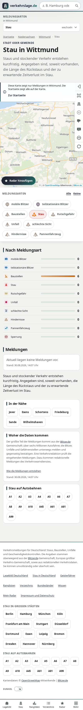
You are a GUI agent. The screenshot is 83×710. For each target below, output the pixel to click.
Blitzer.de (77, 185)
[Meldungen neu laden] (79, 146)
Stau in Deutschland (44, 575)
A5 (49, 496)
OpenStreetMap (52, 185)
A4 (39, 496)
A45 (41, 506)
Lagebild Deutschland (15, 575)
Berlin (9, 614)
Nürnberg (48, 644)
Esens (25, 412)
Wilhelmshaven (33, 422)
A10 (30, 506)
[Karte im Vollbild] (79, 95)
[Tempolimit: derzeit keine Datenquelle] (79, 112)
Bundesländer (45, 585)
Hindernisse (18, 234)
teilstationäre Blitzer (55, 204)
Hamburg (26, 614)
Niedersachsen (26, 36)
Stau (41, 214)
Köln (60, 614)
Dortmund (12, 634)
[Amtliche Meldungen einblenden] (79, 129)
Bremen (59, 634)
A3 (29, 496)
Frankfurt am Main (18, 624)
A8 (10, 506)
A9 (20, 506)
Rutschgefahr (66, 214)
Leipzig (43, 634)
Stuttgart (42, 624)
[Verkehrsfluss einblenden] (79, 104)
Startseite (8, 36)
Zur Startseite (17, 95)
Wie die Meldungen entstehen (23, 471)
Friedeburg (62, 412)
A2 (20, 496)
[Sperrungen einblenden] (79, 138)
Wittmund (45, 36)
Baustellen (18, 214)
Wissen (62, 585)
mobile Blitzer (20, 204)
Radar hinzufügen (21, 180)
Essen (28, 634)
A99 (11, 516)
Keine (77, 193)
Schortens (41, 412)
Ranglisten (9, 585)
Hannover (29, 644)
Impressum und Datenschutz (37, 595)
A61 (52, 506)
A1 (10, 496)
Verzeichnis (26, 585)
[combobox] (60, 6)
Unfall (15, 224)
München (44, 614)
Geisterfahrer (67, 575)
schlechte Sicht (42, 224)
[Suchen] (76, 5)
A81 (63, 506)
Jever (12, 412)
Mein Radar (9, 595)
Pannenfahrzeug (50, 234)
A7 (68, 496)
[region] (41, 134)
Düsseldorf (61, 624)
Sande (13, 422)
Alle (68, 193)
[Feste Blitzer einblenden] (79, 121)
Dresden (11, 644)
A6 (58, 496)
